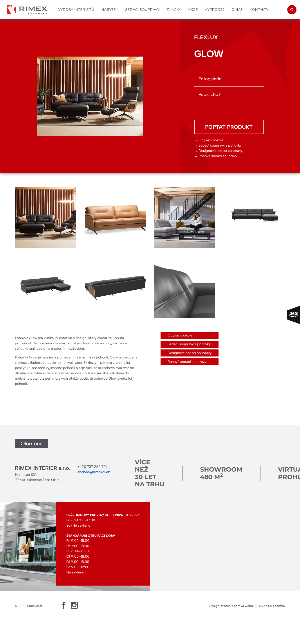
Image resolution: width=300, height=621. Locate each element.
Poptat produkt (229, 127)
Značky (173, 9)
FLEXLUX (206, 37)
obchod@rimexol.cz (93, 472)
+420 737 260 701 (92, 467)
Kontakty (259, 9)
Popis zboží (210, 94)
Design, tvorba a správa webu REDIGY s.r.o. (240, 606)
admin (279, 606)
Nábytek (109, 9)
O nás (237, 9)
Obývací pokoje (211, 140)
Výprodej (214, 9)
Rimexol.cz (35, 606)
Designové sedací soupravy (220, 151)
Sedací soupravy (142, 9)
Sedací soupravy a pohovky (220, 145)
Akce (193, 9)
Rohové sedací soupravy (218, 156)
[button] (45, 217)
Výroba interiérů (76, 9)
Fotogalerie (210, 78)
